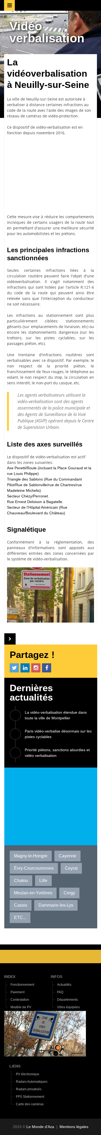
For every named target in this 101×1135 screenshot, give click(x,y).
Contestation (20, 1000)
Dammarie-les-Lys (56, 905)
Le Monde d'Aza (40, 1127)
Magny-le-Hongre (30, 856)
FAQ (60, 992)
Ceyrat (71, 868)
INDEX (9, 976)
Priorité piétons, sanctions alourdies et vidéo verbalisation (57, 753)
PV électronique (27, 1074)
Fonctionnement (22, 985)
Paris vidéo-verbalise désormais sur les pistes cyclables (58, 734)
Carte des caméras (30, 1104)
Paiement (18, 992)
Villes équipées (68, 1007)
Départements (67, 1000)
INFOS (56, 976)
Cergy (69, 893)
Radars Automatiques (31, 1082)
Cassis (20, 905)
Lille (43, 880)
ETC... (20, 917)
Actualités (64, 985)
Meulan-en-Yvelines (33, 893)
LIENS (14, 1066)
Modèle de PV (21, 1007)
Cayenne (67, 856)
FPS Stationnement (30, 1097)
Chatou (21, 880)
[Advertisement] (50, 174)
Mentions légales (74, 1127)
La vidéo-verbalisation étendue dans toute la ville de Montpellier (56, 715)
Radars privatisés (28, 1089)
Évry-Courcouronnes (34, 868)
